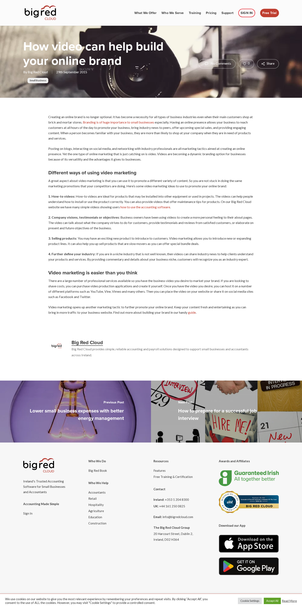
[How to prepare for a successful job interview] (226, 412)
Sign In (27, 513)
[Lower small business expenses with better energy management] (75, 412)
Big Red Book (97, 470)
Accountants (97, 492)
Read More (289, 601)
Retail (92, 498)
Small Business (38, 80)
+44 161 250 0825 (172, 506)
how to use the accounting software (145, 207)
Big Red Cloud (38, 72)
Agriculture (96, 511)
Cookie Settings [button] (249, 600)
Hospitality (96, 505)
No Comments (220, 63)
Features (159, 470)
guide (192, 312)
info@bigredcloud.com (178, 517)
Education (95, 517)
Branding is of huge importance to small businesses (118, 122)
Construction (97, 523)
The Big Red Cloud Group (171, 527)
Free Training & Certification (173, 477)
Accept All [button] (272, 600)
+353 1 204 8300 (177, 499)
